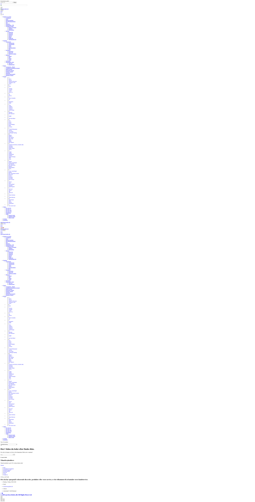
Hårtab (9, 37)
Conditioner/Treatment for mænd (13, 68)
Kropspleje (8, 50)
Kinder (9, 58)
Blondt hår (10, 32)
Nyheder (5, 219)
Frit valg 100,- (9, 210)
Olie (7, 22)
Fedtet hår (10, 34)
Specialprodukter (12, 47)
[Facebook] (1, 493)
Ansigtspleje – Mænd (10, 67)
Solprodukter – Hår (10, 25)
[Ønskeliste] (2, 225)
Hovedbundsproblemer (10, 21)
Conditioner (8, 18)
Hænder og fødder (12, 53)
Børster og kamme (12, 27)
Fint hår (10, 35)
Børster (10, 56)
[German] (3, 227)
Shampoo (8, 24)
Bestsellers (5, 220)
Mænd (4, 65)
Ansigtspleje (8, 41)
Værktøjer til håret (9, 26)
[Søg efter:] (7, 454)
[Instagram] (2, 493)
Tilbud (4, 207)
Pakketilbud (8, 213)
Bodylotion (10, 51)
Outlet (7, 214)
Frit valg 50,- (8, 208)
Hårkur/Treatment (9, 20)
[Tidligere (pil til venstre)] (1, 500)
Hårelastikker (11, 30)
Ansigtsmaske (11, 44)
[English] (2, 227)
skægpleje (8, 73)
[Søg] (2, 10)
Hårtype (7, 31)
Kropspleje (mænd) (10, 70)
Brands (4, 76)
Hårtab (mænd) (9, 69)
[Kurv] (2, 11)
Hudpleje (5, 40)
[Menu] (1, 7)
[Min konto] (5, 223)
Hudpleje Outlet (11, 216)
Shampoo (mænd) (9, 75)
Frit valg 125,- (9, 211)
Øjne (9, 49)
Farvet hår (10, 33)
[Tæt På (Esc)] (1, 499)
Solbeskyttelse (11, 64)
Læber (9, 45)
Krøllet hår (10, 38)
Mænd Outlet (11, 217)
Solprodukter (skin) (10, 62)
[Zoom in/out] (4, 499)
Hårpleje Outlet (11, 215)
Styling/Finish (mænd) (10, 74)
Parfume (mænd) (9, 71)
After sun (10, 63)
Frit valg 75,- (8, 209)
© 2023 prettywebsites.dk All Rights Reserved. (16, 495)
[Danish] (1, 227)
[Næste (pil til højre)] (4, 500)
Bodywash (10, 52)
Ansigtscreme (11, 43)
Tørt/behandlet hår (12, 39)
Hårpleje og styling (7, 16)
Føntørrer (10, 28)
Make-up (8, 55)
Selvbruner (8, 61)
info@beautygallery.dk (5, 222)
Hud (9, 57)
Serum (9, 46)
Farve (7, 19)
